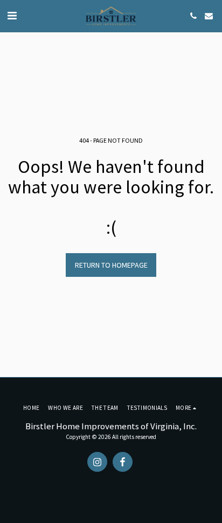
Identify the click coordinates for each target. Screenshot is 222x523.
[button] (12, 15)
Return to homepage (111, 265)
